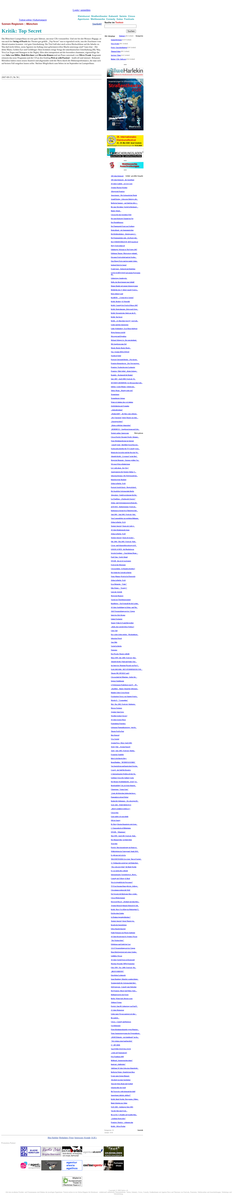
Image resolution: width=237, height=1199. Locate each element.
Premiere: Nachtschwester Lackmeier (123, 367)
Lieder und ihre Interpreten (119, 325)
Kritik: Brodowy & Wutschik (120, 301)
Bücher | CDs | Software (118, 59)
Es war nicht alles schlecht (119, 871)
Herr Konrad (115, 735)
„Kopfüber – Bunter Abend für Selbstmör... (124, 689)
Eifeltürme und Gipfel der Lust (121, 944)
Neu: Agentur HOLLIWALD (120, 352)
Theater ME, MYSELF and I (120, 673)
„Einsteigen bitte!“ (117, 421)
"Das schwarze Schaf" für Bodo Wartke (123, 867)
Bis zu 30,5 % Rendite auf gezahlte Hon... (124, 1115)
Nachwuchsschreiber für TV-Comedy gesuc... (125, 449)
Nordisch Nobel (116, 356)
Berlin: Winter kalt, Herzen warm (122, 998)
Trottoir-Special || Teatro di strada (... (123, 538)
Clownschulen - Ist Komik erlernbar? (123, 569)
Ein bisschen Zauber (117, 913)
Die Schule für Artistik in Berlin (121, 572)
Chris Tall (114, 631)
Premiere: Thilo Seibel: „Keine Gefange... (124, 371)
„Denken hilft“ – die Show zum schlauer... (124, 414)
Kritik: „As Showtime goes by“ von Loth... (124, 321)
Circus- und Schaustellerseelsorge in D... (124, 545)
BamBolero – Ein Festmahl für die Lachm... (125, 603)
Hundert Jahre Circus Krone (120, 692)
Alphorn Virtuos (116, 1002)
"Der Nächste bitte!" (117, 940)
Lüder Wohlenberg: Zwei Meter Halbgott (124, 328)
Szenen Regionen (116, 40)
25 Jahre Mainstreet (117, 1010)
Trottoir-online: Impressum (120, 433)
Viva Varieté (115, 739)
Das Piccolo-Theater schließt (120, 654)
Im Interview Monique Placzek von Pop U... (125, 665)
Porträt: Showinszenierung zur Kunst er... (124, 847)
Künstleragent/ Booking (118, 480)
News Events (115, 44)
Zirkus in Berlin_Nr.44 (118, 580)
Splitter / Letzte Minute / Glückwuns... (123, 387)
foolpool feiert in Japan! (119, 265)
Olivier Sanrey (115, 820)
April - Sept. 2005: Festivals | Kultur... (123, 751)
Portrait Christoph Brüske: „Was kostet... (124, 359)
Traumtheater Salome (118, 398)
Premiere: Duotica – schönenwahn (122, 1122)
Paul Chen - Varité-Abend (119, 557)
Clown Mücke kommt (118, 898)
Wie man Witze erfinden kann (120, 464)
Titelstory (122, 36)
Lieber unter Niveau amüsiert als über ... (124, 1014)
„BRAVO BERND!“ (117, 971)
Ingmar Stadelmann (117, 681)
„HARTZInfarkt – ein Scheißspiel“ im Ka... (125, 1037)
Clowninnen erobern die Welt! (120, 890)
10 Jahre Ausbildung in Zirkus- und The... (124, 607)
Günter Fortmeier (116, 619)
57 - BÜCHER (115, 1045)
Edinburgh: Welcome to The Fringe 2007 (124, 249)
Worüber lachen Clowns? (119, 716)
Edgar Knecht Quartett (118, 929)
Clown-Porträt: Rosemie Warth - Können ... (125, 437)
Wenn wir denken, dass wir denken (122, 402)
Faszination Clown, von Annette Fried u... (124, 696)
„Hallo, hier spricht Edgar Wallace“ (122, 627)
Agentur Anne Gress (117, 712)
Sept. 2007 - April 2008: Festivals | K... (123, 379)
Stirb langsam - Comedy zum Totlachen (123, 987)
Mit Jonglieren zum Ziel (119, 344)
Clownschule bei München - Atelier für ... (124, 677)
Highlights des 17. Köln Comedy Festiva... (124, 290)
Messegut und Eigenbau (118, 336)
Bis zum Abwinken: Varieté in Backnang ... (124, 207)
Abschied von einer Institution (120, 1080)
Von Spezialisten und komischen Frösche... (124, 766)
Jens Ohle (114, 642)
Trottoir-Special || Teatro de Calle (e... (123, 526)
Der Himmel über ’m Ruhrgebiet (121, 840)
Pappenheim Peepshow (118, 723)
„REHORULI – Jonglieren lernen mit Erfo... (125, 429)
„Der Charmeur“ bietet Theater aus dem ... (124, 418)
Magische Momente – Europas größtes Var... (125, 460)
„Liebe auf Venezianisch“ (119, 1053)
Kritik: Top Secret (116, 317)
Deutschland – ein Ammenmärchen (122, 230)
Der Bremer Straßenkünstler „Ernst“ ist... (124, 782)
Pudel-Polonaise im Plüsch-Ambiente (123, 933)
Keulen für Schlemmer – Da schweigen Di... (124, 801)
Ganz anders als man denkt (119, 816)
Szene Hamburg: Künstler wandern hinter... (124, 979)
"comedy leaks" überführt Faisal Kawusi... (124, 445)
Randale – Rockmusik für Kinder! (122, 375)
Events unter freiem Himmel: (120, 1076)
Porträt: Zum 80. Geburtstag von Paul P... (124, 1006)
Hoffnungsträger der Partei (119, 995)
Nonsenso (114, 650)
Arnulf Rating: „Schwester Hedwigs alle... (124, 199)
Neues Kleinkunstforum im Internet (122, 441)
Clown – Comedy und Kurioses (121, 1022)
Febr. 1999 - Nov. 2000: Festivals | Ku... (123, 967)
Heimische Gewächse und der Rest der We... (125, 452)
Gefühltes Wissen (116, 956)
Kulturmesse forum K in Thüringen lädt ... (124, 510)
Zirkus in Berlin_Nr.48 (118, 534)
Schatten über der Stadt (118, 1087)
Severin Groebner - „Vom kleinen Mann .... (124, 553)
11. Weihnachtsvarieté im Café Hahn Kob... (125, 863)
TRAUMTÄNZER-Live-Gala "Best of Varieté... (126, 859)
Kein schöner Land (117, 294)
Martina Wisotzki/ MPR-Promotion (122, 964)
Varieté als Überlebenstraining (121, 600)
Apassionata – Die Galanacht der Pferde (124, 195)
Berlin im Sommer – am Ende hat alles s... (124, 203)
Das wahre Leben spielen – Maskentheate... (124, 634)
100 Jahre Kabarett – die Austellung (122, 180)
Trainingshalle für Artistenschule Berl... (123, 983)
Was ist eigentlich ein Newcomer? (122, 882)
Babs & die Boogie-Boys (119, 758)
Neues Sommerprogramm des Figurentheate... (125, 1033)
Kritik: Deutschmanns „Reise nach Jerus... (124, 309)
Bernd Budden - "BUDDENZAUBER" (123, 762)
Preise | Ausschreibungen (119, 47)
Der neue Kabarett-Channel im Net (122, 218)
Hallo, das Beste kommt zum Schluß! (122, 282)
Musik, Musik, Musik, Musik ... (121, 348)
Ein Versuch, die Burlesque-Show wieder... (124, 894)
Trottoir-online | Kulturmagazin (33, 20)
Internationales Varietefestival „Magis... (124, 874)
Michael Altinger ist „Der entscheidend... (124, 340)
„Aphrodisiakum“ (117, 410)
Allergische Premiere (118, 191)
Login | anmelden (81, 10)
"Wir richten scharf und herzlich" (122, 1041)
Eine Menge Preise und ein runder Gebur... (124, 261)
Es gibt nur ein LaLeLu (118, 855)
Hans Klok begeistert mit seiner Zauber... (124, 952)
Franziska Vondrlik (117, 754)
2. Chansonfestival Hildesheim (121, 828)
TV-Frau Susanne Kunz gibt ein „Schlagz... (124, 886)
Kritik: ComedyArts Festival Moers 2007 (124, 305)
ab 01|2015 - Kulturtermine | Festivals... (123, 507)
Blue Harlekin (53, 1138)
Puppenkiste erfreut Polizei (119, 797)
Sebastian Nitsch (116, 638)
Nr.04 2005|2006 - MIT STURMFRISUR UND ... (126, 669)
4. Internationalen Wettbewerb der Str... (123, 774)
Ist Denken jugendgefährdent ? (121, 917)
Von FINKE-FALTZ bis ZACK (121, 1049)
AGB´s (94, 1138)
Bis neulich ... (115, 1018)
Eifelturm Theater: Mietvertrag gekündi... (124, 253)
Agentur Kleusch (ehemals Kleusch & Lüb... (125, 905)
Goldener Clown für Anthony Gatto (122, 778)
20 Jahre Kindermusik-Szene (120, 530)
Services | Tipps (116, 55)
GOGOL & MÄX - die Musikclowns (122, 549)
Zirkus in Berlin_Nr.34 (118, 522)
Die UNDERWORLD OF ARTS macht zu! (124, 242)
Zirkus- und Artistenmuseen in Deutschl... (124, 503)
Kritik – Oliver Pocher (118, 1126)
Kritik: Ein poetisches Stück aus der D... (123, 313)
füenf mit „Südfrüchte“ (118, 1064)
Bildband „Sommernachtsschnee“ (122, 1060)
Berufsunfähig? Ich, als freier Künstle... (123, 785)
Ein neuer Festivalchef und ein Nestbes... (124, 257)
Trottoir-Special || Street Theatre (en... (123, 921)
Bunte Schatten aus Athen (119, 1103)
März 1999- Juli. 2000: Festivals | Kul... (123, 658)
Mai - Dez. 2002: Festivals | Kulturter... (123, 704)
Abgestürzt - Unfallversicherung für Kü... (124, 495)
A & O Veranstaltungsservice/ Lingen (123, 948)
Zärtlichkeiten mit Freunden (120, 406)
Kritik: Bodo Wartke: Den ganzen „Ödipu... (125, 1099)
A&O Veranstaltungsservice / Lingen (123, 611)
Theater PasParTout (117, 731)
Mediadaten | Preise (66, 1138)
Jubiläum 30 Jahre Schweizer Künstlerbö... (124, 1068)
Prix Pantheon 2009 (117, 1056)
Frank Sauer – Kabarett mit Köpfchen (123, 269)
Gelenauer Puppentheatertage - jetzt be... (124, 727)
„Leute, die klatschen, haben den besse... (123, 793)
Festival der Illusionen (118, 565)
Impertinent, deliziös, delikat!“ (121, 1095)
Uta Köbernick (115, 1026)
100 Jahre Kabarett (117, 176)
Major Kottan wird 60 (118, 332)
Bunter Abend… (116, 211)
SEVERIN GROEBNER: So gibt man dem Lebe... (127, 383)
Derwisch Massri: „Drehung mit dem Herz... (125, 902)
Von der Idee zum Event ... (119, 1111)
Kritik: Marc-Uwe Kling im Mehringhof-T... (125, 909)
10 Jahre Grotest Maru (118, 720)
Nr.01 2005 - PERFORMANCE (121, 805)
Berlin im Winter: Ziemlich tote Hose (123, 1072)
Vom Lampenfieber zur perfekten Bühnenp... (125, 518)
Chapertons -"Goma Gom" (119, 789)
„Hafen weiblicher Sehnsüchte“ (121, 425)
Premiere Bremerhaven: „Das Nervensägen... (125, 363)
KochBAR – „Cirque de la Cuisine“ (122, 297)
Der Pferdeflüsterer (117, 222)
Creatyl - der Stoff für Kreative (121, 770)
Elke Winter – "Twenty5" (119, 588)
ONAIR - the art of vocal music (121, 561)
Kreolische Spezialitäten (119, 925)
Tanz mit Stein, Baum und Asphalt (122, 1084)
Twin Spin (114, 844)
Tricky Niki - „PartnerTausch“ (121, 747)
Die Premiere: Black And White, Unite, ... (124, 991)
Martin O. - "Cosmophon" (119, 700)
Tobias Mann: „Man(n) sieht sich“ (122, 390)
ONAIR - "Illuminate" (118, 832)
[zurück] (97, 24)
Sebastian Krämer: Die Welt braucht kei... (124, 476)
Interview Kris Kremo (118, 615)
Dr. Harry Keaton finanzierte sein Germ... (124, 824)
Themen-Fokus (116, 51)
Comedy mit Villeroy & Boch (120, 878)
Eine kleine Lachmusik (118, 975)
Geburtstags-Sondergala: (119, 278)
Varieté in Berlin (116, 646)
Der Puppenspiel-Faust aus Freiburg (122, 226)
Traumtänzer (115, 394)
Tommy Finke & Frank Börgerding (122, 623)
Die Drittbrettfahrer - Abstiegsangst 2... (123, 234)
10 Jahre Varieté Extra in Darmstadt (123, 960)
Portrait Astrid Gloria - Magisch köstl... (124, 487)
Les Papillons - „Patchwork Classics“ (123, 499)
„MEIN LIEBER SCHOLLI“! (120, 809)
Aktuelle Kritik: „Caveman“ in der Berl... (124, 456)
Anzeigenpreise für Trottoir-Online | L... (123, 472)
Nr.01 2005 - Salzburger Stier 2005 (122, 1107)
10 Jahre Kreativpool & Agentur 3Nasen (124, 936)
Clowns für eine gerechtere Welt (121, 215)
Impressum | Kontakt (82, 1138)
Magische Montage (117, 596)
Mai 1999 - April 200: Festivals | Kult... (123, 836)
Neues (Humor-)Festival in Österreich (123, 576)
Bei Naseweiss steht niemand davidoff (123, 1091)
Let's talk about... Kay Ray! (120, 468)
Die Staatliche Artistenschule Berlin (122, 491)
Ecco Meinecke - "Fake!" (119, 584)
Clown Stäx (114, 813)
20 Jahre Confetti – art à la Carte (121, 184)
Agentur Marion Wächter (119, 187)
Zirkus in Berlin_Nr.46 (118, 483)
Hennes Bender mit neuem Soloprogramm (124, 286)
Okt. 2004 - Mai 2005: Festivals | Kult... (123, 541)
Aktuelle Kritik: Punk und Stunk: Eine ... (124, 662)
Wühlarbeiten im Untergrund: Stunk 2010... (125, 851)
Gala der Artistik (116, 592)
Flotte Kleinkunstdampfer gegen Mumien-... (125, 1029)
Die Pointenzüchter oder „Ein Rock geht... (124, 238)
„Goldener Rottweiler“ (118, 1118)
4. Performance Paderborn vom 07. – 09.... (124, 685)
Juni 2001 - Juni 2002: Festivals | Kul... (123, 514)
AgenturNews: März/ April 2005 (121, 743)
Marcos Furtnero (116, 708)
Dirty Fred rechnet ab (118, 246)
